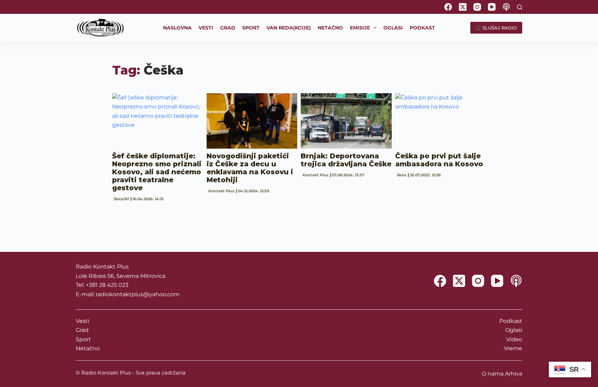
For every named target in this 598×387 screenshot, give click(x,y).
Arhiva (513, 373)
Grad (82, 330)
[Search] (519, 7)
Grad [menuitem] (227, 28)
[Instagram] (477, 7)
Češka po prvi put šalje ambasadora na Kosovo (439, 160)
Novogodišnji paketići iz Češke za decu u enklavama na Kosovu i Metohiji (250, 168)
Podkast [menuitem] (422, 28)
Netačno (88, 348)
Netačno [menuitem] (330, 28)
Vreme (513, 348)
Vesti (82, 321)
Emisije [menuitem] (360, 28)
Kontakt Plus (221, 190)
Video (514, 339)
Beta (401, 175)
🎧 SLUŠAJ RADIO (496, 27)
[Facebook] (448, 7)
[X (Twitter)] (462, 7)
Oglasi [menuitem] (393, 28)
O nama (493, 373)
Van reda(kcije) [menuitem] (288, 28)
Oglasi (513, 330)
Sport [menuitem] (251, 28)
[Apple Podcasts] (506, 7)
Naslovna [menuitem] (177, 28)
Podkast (510, 321)
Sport (83, 339)
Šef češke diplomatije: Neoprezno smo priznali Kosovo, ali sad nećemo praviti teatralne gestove (156, 172)
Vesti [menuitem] (206, 28)
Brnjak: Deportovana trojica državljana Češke (346, 160)
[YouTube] (492, 7)
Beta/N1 (121, 198)
